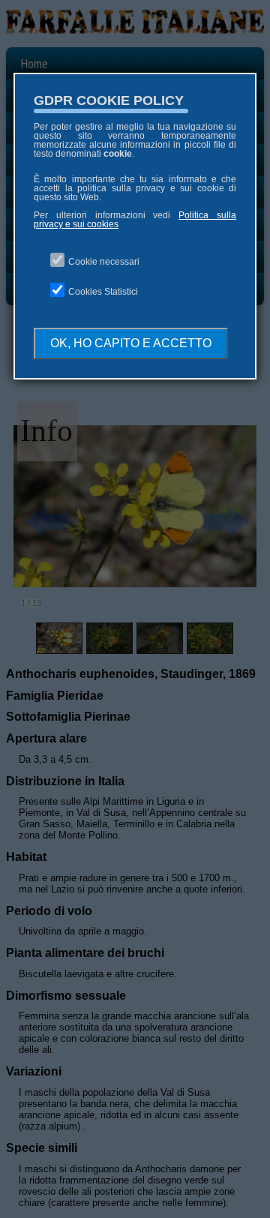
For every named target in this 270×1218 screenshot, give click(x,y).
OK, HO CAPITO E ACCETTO (131, 343)
